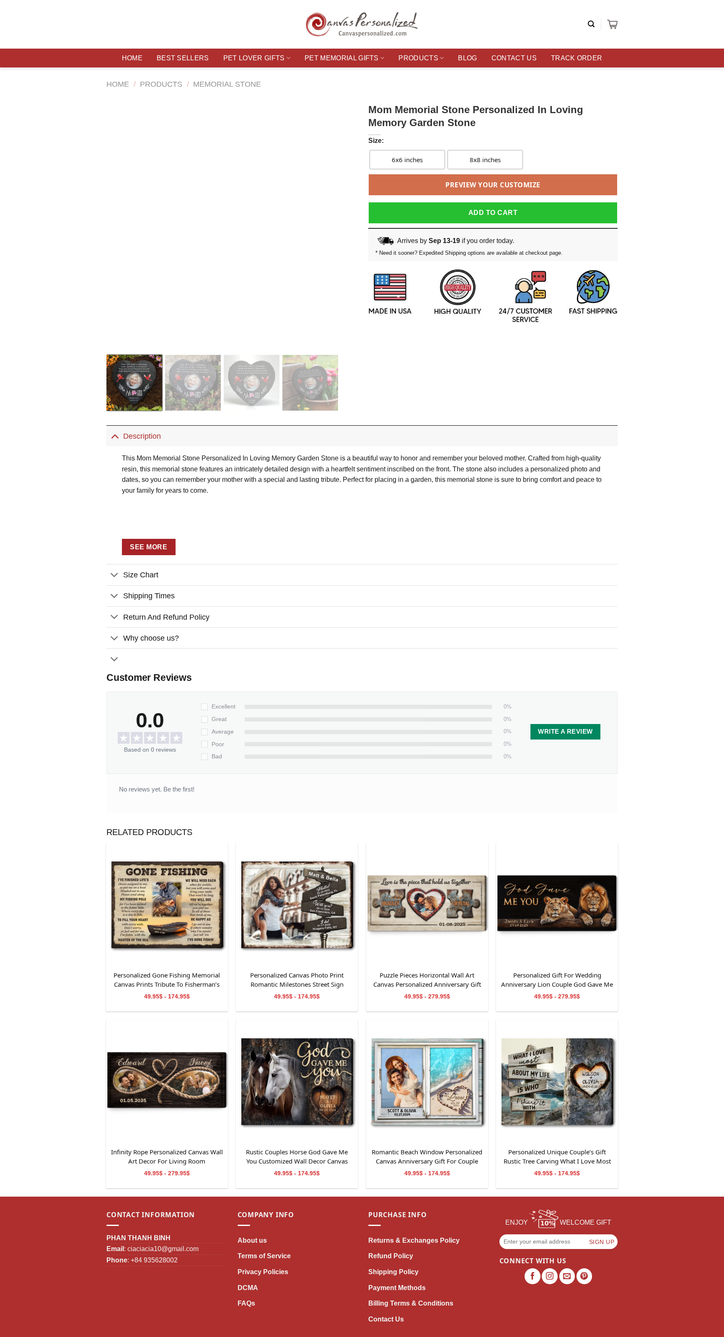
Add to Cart (492, 212)
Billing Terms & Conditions (410, 1303)
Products (418, 58)
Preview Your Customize (492, 184)
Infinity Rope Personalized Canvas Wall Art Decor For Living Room (167, 1156)
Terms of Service (264, 1255)
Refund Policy (390, 1255)
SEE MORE (148, 547)
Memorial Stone (227, 84)
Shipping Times (149, 596)
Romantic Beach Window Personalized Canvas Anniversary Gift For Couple (427, 1156)
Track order (576, 58)
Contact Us (514, 58)
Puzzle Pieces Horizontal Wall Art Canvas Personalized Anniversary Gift (427, 979)
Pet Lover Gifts (254, 58)
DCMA (248, 1287)
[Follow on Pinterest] (584, 1276)
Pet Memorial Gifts (342, 58)
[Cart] (612, 24)
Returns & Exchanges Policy (414, 1240)
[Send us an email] (567, 1276)
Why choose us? (151, 638)
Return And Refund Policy (166, 617)
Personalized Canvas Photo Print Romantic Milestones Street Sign (297, 979)
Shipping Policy (393, 1271)
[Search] (591, 24)
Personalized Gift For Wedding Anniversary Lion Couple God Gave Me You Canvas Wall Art (557, 980)
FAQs (246, 1303)
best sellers (183, 58)
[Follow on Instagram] (550, 1276)
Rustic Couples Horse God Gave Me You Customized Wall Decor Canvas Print (297, 1157)
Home (132, 58)
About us (252, 1240)
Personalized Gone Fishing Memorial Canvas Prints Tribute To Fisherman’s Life (167, 980)
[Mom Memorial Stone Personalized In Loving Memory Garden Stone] (167, 904)
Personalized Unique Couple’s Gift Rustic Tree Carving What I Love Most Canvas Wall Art (557, 1157)
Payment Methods (397, 1287)
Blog (467, 58)
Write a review (565, 731)
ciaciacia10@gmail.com (163, 1248)
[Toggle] (114, 436)
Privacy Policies (263, 1271)
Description (142, 436)
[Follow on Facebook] (532, 1276)
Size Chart (140, 575)
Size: (376, 140)
